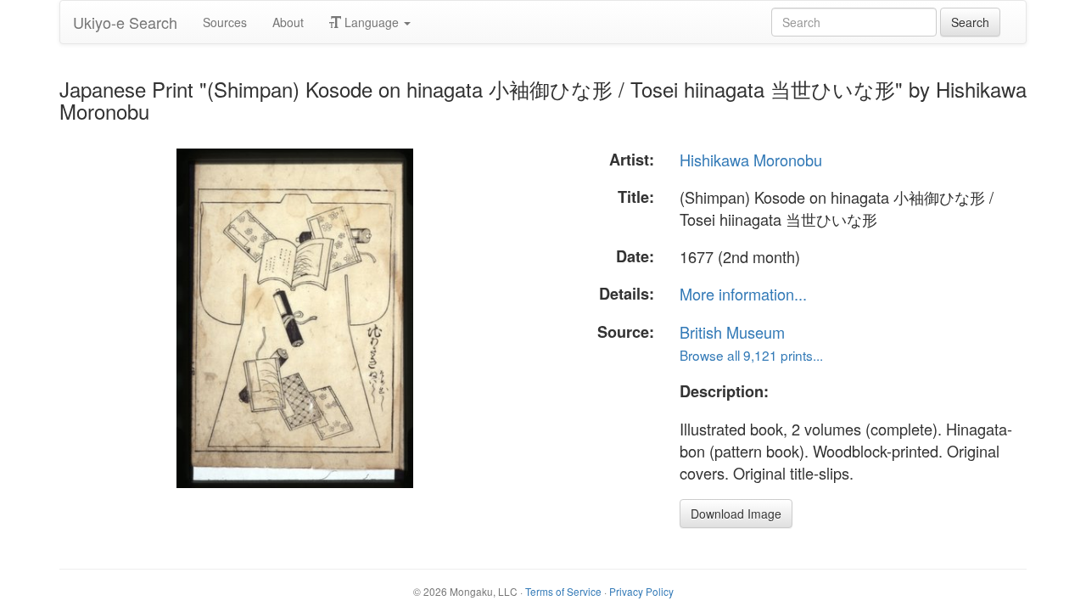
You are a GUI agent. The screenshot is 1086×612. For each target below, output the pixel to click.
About (288, 22)
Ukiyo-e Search (125, 22)
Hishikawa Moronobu (751, 160)
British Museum (732, 332)
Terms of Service (563, 591)
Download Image (736, 513)
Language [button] (371, 22)
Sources (225, 22)
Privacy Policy (641, 591)
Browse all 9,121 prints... (751, 354)
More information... (743, 294)
